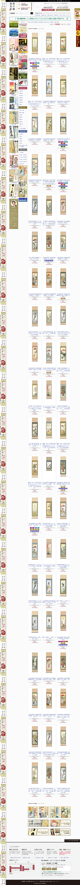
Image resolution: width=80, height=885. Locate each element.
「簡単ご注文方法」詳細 (15, 857)
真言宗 (20, 138)
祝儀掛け (21, 99)
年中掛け (21, 95)
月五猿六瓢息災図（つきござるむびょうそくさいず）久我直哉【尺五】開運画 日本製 (49, 753)
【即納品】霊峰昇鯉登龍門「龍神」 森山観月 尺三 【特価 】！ (63, 295)
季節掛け (21, 97)
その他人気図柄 (22, 128)
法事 (61, 15)
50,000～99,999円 (23, 161)
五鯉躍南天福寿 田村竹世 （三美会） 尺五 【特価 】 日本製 (49, 602)
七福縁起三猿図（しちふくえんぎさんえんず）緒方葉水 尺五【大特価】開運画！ (49, 525)
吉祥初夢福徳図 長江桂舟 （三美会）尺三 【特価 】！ (34, 369)
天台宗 (20, 143)
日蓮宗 (20, 140)
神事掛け (21, 93)
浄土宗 (20, 136)
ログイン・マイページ (51, 3)
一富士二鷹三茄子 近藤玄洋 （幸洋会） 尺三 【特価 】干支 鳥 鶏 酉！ (35, 445)
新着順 (69, 24)
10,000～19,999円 (23, 154)
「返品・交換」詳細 (64, 857)
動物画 (20, 121)
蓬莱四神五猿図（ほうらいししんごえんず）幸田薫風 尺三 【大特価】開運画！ (49, 222)
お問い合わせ (67, 0)
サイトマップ (56, 881)
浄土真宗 (21, 134)
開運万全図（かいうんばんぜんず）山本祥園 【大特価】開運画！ (63, 525)
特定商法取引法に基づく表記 (46, 881)
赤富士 (64, 15)
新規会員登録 (64, 3)
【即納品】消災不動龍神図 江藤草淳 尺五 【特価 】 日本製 (63, 484)
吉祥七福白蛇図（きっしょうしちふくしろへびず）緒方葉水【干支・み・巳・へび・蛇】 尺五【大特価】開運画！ (35, 485)
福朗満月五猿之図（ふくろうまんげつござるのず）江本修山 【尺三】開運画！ (63, 333)
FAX (58, 9)
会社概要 (60, 0)
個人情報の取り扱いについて (32, 881)
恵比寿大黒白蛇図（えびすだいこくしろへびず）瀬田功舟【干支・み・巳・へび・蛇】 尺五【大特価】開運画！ (49, 446)
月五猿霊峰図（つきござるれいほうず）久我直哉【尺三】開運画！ (34, 222)
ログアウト (58, 3)
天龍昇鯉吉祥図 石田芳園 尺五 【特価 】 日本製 (35, 716)
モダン (20, 126)
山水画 (20, 114)
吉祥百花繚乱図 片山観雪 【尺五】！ (49, 566)
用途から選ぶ (46, 22)
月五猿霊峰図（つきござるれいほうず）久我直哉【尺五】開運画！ (34, 602)
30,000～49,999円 (23, 159)
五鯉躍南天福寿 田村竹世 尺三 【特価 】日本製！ (49, 102)
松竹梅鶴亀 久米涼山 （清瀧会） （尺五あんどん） (49, 484)
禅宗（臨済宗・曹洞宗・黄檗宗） (23, 146)
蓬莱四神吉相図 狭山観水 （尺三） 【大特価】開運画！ (49, 333)
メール (67, 9)
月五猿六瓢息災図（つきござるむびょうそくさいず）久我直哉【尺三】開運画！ (34, 333)
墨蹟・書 (21, 123)
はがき (62, 9)
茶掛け (20, 104)
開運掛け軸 (43, 15)
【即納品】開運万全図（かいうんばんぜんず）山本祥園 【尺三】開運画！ (49, 369)
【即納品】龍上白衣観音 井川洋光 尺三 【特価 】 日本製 (35, 60)
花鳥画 (20, 119)
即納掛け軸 (38, 15)
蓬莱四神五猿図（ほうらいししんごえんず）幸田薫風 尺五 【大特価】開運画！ (63, 566)
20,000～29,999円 (23, 157)
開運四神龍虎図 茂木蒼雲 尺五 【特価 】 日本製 (49, 716)
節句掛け (21, 102)
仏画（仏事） (22, 110)
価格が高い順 (64, 24)
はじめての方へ (53, 0)
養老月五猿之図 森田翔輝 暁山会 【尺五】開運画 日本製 (35, 679)
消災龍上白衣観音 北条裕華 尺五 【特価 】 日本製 (63, 638)
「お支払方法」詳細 (39, 857)
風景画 (20, 117)
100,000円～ (21, 163)
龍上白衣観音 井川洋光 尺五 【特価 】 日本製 (35, 525)
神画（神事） (22, 112)
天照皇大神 (56, 15)
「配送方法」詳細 (26, 857)
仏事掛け (21, 91)
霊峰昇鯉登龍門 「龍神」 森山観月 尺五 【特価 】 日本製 (35, 753)
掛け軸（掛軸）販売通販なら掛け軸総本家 (35, 22)
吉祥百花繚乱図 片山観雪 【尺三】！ (49, 407)
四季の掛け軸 (49, 15)
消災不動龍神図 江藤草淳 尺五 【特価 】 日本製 (64, 679)
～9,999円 (21, 152)
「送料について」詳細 (52, 857)
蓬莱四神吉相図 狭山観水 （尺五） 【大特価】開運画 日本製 (63, 753)
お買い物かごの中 (49, 9)
